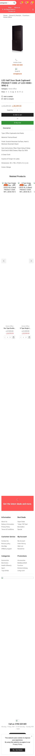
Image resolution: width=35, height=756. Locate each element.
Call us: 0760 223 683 (17, 724)
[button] (13, 337)
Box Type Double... (9, 328)
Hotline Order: (17, 62)
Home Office (7, 17)
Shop (9, 7)
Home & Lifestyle (15, 15)
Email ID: (17, 71)
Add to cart (18, 115)
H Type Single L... (25, 328)
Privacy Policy (17, 744)
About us (17, 7)
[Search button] (14, 3)
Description (7, 128)
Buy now (18, 122)
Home (5, 15)
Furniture (26, 15)
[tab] (6, 128)
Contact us (11, 11)
